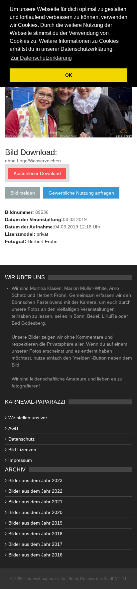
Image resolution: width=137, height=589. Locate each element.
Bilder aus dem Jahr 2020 (35, 512)
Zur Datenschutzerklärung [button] (41, 58)
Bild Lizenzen (22, 449)
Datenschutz (21, 439)
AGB (13, 428)
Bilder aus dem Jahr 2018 (35, 533)
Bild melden (22, 193)
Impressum (20, 460)
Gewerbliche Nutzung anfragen (81, 193)
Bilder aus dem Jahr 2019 (35, 523)
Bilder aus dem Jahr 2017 (35, 544)
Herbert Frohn (43, 241)
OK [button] (68, 75)
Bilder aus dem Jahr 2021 (35, 501)
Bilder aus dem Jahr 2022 (35, 491)
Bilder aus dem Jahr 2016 (35, 554)
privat (42, 234)
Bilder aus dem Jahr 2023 (35, 480)
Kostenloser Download (37, 173)
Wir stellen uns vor (27, 417)
